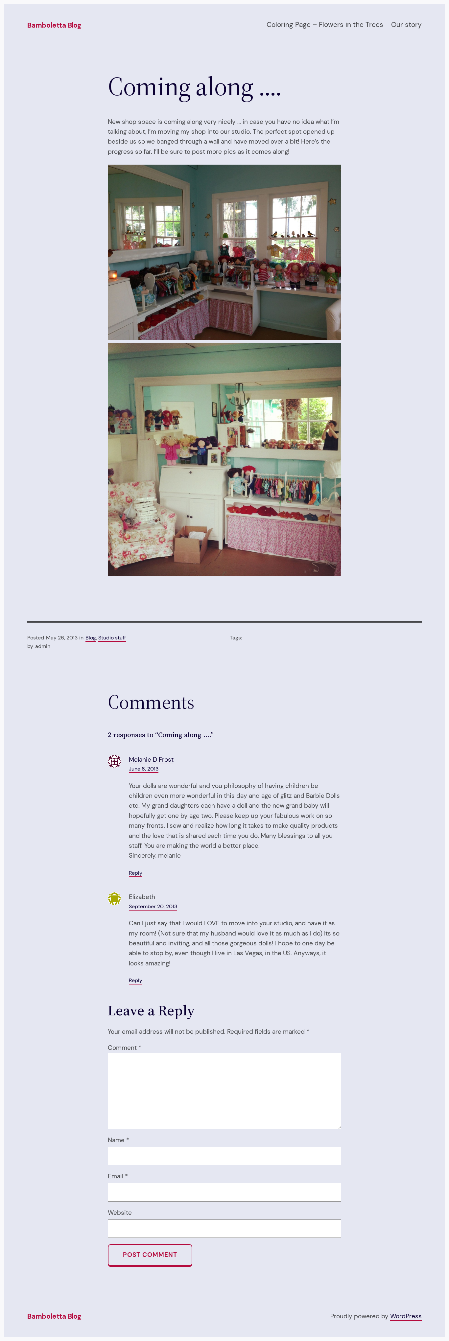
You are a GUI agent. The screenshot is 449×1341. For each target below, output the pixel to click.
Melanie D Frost (151, 759)
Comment (124, 1048)
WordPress (406, 1316)
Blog (90, 637)
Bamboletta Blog (54, 25)
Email (118, 1176)
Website (120, 1213)
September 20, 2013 (153, 906)
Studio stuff (112, 637)
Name (118, 1140)
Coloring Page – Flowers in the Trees (325, 24)
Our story (406, 24)
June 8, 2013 (143, 768)
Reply (135, 872)
